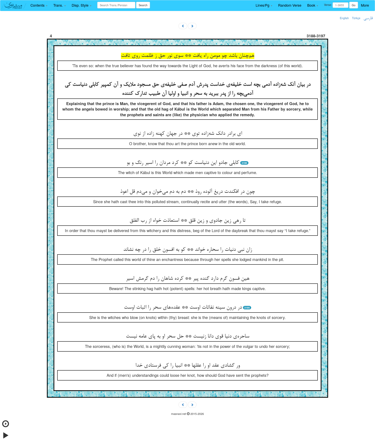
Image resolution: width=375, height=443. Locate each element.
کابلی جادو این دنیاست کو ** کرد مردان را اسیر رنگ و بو (183, 163)
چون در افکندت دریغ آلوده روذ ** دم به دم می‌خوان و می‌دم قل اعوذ (187, 192)
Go (353, 5)
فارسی (368, 18)
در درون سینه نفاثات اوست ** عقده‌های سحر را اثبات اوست (183, 308)
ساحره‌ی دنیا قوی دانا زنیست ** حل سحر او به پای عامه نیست (187, 336)
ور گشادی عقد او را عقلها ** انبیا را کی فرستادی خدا (187, 366)
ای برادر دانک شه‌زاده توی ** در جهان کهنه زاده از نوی (187, 134)
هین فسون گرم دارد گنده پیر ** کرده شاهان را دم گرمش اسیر (187, 279)
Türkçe (356, 18)
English (344, 18)
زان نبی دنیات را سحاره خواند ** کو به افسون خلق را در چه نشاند (187, 250)
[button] (39, 5)
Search (143, 5)
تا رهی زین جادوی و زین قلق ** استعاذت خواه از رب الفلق (187, 221)
